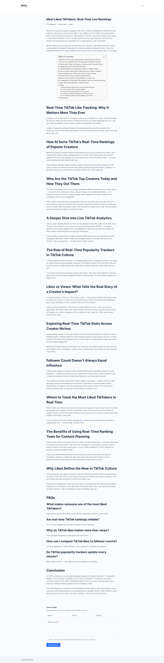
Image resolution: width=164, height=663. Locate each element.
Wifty (24, 5)
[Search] (142, 5)
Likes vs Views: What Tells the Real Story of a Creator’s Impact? (80, 71)
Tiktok (70, 24)
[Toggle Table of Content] (103, 56)
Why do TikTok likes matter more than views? (76, 91)
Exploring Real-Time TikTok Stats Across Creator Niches (77, 73)
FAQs (62, 85)
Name (50, 615)
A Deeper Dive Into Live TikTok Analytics (73, 66)
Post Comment (53, 645)
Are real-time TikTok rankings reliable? (74, 89)
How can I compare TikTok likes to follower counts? (78, 93)
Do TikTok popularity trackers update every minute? (78, 95)
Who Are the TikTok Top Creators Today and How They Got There (81, 64)
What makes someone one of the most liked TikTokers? (79, 87)
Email (74, 615)
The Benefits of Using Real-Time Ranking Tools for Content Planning (82, 80)
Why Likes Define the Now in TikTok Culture (74, 83)
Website (99, 615)
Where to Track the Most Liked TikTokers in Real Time (77, 78)
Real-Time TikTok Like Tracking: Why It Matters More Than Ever (80, 59)
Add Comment (53, 622)
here (80, 420)
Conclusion (64, 98)
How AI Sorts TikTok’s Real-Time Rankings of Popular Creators (80, 62)
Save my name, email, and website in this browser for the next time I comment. (72, 639)
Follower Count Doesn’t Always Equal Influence (75, 76)
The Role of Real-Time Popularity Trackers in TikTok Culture (79, 69)
